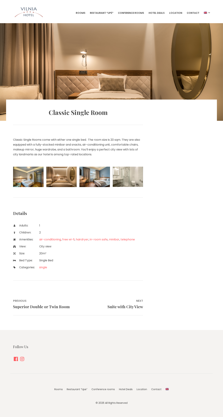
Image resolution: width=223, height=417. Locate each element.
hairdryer (82, 239)
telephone (128, 239)
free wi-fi (68, 239)
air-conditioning (50, 239)
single (43, 267)
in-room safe (99, 239)
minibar (114, 239)
